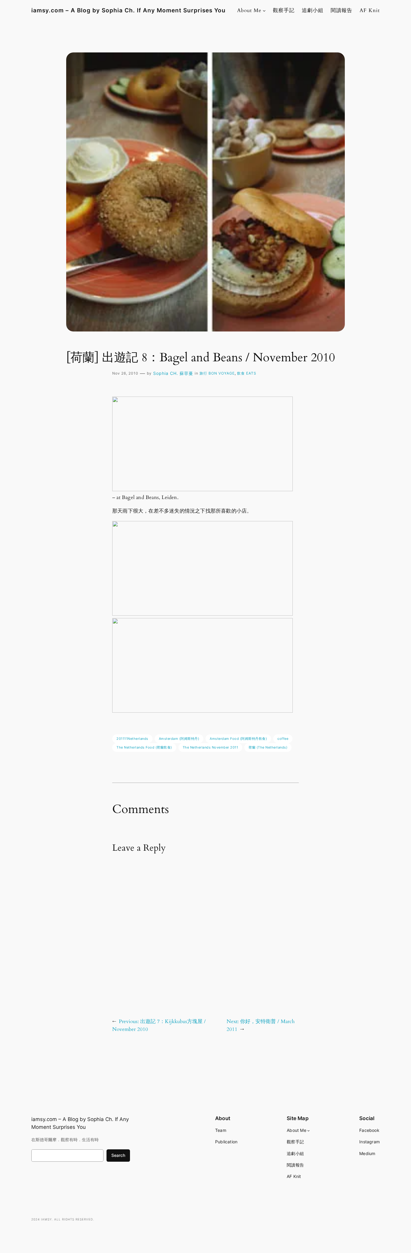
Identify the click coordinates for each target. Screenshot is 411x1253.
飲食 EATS (246, 373)
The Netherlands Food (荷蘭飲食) (144, 747)
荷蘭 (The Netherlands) (268, 747)
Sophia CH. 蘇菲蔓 (173, 373)
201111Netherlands (132, 738)
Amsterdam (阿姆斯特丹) (179, 738)
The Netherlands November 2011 (210, 747)
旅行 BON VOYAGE (217, 373)
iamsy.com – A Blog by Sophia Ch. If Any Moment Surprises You (128, 10)
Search (118, 1155)
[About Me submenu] (264, 10)
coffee (282, 738)
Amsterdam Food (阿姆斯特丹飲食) (238, 738)
